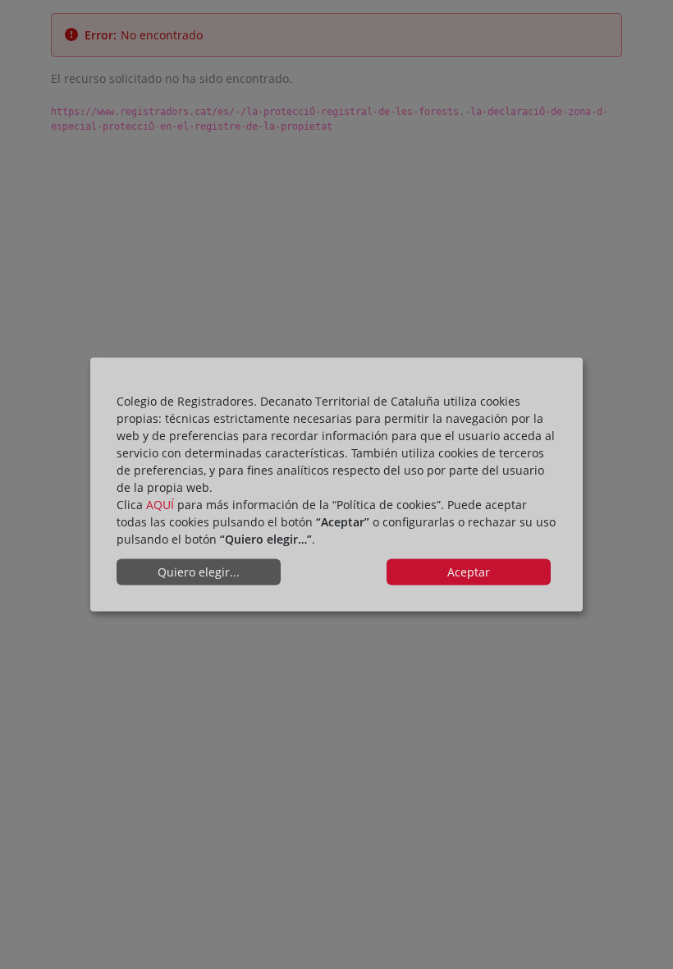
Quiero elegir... (199, 572)
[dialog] (336, 485)
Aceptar (468, 572)
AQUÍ (160, 504)
